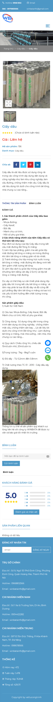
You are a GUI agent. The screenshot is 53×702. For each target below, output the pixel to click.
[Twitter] (23, 165)
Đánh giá (7, 209)
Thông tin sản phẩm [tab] (14, 203)
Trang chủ (8, 48)
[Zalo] (48, 350)
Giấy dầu (21, 48)
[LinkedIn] (37, 165)
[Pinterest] (30, 165)
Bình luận (35, 203)
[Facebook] (16, 165)
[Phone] (48, 358)
